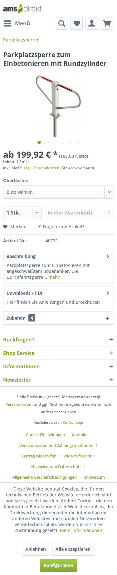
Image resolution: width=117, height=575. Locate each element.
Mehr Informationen (81, 530)
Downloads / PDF (25, 293)
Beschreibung (21, 256)
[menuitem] (16, 23)
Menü (22, 23)
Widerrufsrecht (77, 456)
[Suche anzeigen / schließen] (61, 23)
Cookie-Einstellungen (45, 434)
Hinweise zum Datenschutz (56, 466)
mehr (53, 277)
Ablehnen (35, 549)
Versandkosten (19, 404)
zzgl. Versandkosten (42, 168)
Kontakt (79, 434)
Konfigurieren (58, 565)
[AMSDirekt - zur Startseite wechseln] (22, 8)
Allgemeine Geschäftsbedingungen (44, 477)
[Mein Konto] (91, 23)
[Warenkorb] (107, 23)
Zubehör (20, 318)
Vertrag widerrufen (38, 456)
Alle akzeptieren (73, 549)
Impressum (94, 477)
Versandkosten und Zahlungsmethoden (56, 445)
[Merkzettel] (76, 23)
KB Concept (73, 422)
